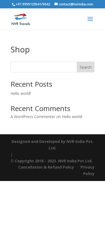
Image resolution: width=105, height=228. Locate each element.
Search (86, 67)
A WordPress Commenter (32, 116)
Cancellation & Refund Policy (46, 167)
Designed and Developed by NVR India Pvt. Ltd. (52, 144)
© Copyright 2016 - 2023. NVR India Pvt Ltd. (51, 160)
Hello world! (20, 93)
